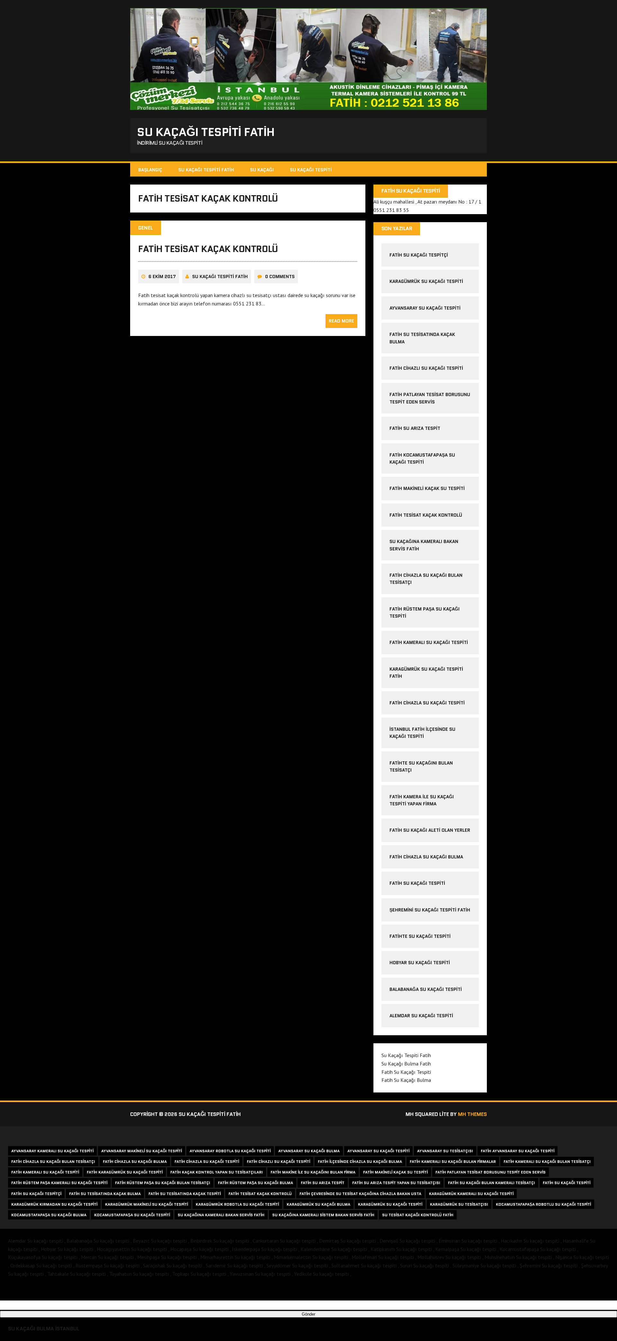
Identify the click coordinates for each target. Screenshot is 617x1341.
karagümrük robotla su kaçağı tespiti (237, 1204)
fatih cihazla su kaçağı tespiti (427, 703)
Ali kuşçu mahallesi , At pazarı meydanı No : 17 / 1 (427, 201)
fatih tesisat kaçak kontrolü (208, 248)
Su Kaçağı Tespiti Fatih (206, 170)
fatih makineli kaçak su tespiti (427, 488)
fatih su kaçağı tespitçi (418, 255)
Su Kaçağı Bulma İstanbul (43, 1328)
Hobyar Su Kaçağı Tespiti (419, 962)
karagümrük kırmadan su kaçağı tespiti (54, 1204)
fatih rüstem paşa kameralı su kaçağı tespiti (59, 1182)
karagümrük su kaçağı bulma (318, 1204)
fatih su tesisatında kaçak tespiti (184, 1193)
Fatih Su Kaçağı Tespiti (417, 883)
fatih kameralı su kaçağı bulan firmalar (453, 1161)
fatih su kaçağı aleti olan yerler (429, 830)
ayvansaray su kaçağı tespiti (425, 308)
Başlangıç (150, 170)
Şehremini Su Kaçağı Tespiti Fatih (429, 910)
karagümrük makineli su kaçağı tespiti (146, 1204)
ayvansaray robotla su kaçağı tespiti (230, 1151)
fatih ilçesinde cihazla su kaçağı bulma (360, 1161)
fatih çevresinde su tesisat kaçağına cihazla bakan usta (360, 1193)
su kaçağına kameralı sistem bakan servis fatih (323, 1215)
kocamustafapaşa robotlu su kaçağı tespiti (543, 1204)
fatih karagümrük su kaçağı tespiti (125, 1172)
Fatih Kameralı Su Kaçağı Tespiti (428, 642)
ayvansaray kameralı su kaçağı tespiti (52, 1151)
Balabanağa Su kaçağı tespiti (425, 989)
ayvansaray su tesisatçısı (445, 1151)
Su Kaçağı (262, 170)
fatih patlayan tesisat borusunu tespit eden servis (490, 1172)
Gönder (308, 1314)
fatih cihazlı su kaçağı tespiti (426, 368)
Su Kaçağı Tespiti (311, 170)
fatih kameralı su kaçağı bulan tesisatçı (547, 1161)
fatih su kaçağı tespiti (566, 1182)
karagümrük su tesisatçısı (459, 1204)
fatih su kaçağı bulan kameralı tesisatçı (491, 1182)
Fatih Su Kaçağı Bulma (406, 1080)
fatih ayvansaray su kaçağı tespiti (517, 1151)
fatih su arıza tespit (414, 428)
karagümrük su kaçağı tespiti (426, 281)
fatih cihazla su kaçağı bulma (426, 857)
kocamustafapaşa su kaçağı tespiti (132, 1215)
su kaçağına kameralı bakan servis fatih (221, 1215)
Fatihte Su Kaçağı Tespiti (420, 936)
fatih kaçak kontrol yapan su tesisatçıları (216, 1172)
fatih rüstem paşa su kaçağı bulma (255, 1182)
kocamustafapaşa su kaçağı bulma (48, 1215)
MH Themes (472, 1114)
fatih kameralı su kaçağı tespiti (45, 1172)
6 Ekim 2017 (162, 276)
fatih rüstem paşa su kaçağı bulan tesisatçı (162, 1182)
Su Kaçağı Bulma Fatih (406, 1063)
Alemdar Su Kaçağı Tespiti (421, 1015)
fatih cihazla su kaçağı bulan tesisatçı (53, 1161)
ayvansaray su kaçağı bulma (309, 1151)
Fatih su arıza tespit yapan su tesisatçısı (396, 1182)
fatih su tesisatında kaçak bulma (105, 1193)
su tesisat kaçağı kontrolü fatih (417, 1215)
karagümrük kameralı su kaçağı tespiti (471, 1193)
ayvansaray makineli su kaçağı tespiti (141, 1151)
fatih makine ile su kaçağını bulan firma (313, 1172)
